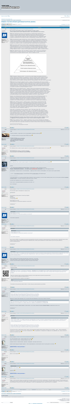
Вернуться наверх (4, 127)
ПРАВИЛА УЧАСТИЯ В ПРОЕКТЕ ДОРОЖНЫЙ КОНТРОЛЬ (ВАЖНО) (18, 21)
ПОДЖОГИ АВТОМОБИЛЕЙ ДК (17, 393)
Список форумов (4, 393)
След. (69, 24)
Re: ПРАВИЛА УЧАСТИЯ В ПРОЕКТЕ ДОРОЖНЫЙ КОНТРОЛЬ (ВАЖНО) (25, 129)
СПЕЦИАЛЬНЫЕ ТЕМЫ (10, 393)
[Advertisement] (45, 7)
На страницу (63, 24)
